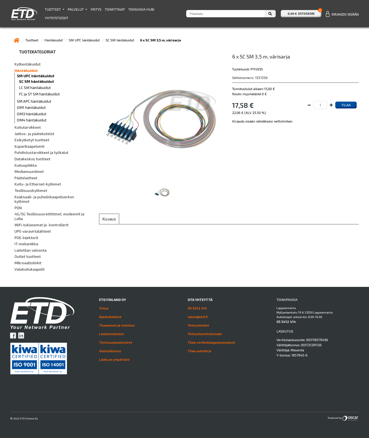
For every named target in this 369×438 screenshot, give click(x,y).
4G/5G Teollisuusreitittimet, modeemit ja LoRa (49, 216)
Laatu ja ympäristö (114, 359)
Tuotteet (53, 9)
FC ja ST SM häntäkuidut (39, 94)
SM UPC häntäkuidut (85, 40)
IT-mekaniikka (26, 244)
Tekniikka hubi (141, 9)
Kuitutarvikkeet (28, 127)
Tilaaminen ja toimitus (117, 325)
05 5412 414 (197, 308)
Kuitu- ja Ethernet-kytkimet (38, 184)
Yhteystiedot (56, 18)
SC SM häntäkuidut (120, 40)
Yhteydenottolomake (205, 334)
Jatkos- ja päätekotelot (34, 133)
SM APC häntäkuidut (34, 101)
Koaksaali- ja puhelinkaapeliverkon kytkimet (44, 199)
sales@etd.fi (198, 317)
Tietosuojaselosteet (115, 342)
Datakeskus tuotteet (32, 159)
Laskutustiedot (111, 334)
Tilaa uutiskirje (199, 351)
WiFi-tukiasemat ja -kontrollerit (42, 225)
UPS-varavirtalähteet (33, 231)
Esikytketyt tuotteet (32, 140)
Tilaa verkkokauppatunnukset (211, 342)
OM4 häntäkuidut (32, 120)
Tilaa (346, 105)
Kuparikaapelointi (29, 146)
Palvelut (76, 9)
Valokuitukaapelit (30, 269)
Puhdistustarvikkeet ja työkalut (41, 152)
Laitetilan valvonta (31, 250)
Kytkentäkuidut (28, 64)
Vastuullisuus (110, 351)
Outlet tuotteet (28, 256)
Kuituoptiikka (26, 165)
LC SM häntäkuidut (35, 87)
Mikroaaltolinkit (28, 263)
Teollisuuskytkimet (31, 190)
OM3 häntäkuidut (31, 114)
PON (18, 208)
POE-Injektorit (26, 237)
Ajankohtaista (110, 317)
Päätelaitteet (26, 178)
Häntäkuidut (54, 40)
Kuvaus (109, 218)
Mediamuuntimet (29, 171)
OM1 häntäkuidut (31, 107)
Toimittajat (115, 9)
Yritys (96, 9)
